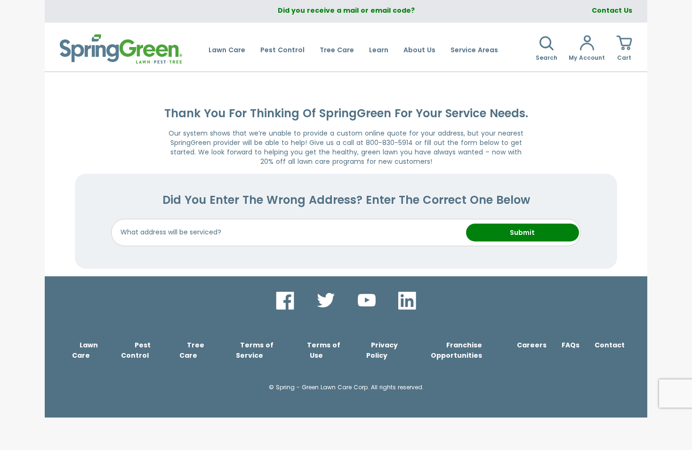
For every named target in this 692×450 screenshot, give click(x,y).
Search (546, 58)
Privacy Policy (382, 350)
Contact (610, 345)
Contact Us (612, 10)
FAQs (570, 345)
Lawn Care (227, 50)
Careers (532, 345)
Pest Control (282, 50)
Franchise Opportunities (456, 350)
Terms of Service (255, 350)
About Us (419, 50)
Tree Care (337, 50)
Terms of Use (323, 350)
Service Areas (474, 50)
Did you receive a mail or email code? (346, 10)
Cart (624, 58)
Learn (378, 50)
